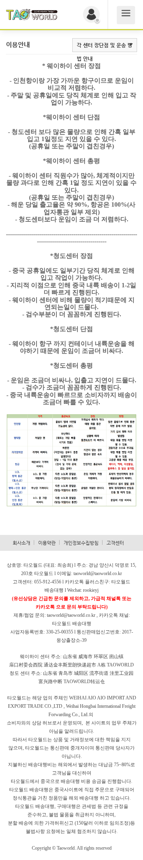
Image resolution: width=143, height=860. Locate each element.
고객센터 (115, 543)
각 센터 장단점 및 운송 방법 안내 (104, 52)
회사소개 (21, 543)
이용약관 (47, 543)
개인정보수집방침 (81, 543)
